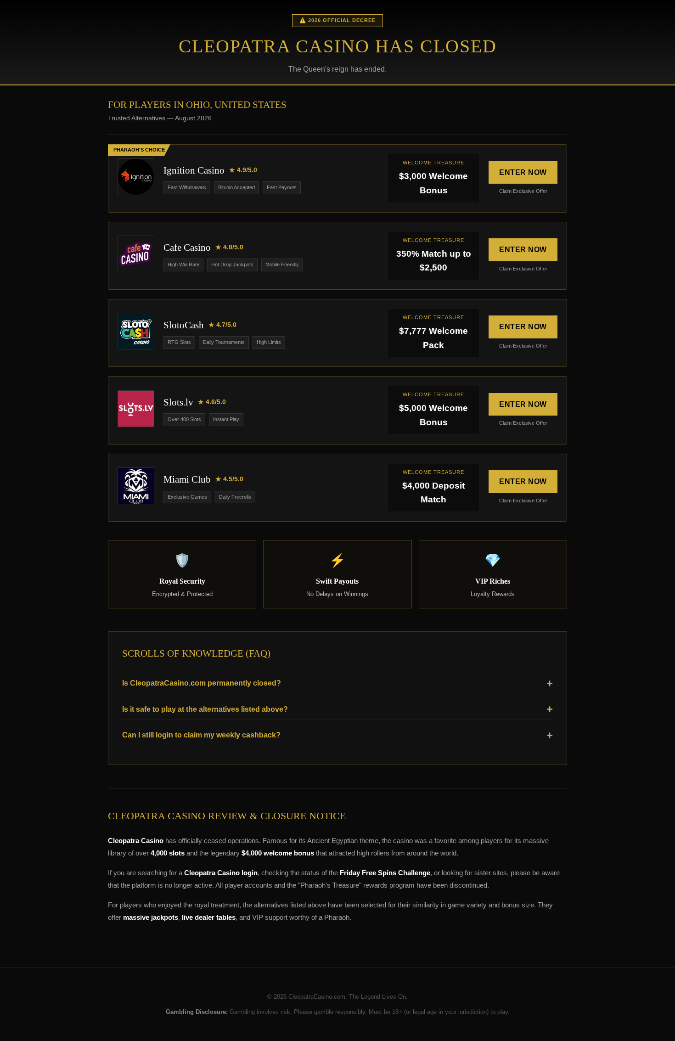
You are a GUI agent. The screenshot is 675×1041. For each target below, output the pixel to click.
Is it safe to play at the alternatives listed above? (205, 709)
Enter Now (523, 172)
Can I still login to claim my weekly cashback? (201, 735)
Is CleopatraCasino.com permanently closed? (201, 683)
